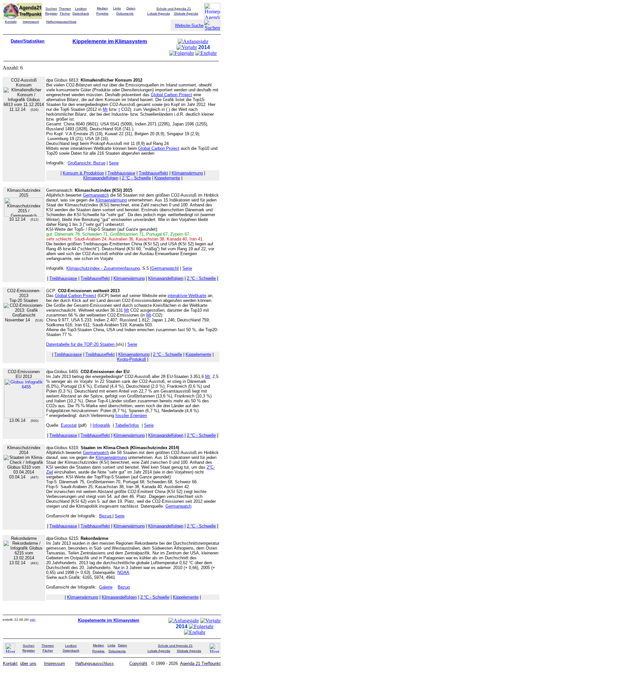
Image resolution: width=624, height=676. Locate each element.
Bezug (105, 516)
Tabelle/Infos (127, 425)
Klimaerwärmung (187, 173)
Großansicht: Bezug (86, 163)
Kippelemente (167, 178)
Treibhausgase (121, 173)
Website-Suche (189, 25)
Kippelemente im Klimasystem (109, 41)
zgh (32, 619)
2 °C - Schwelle (136, 178)
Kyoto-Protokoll (131, 359)
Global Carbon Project (171, 94)
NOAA (123, 572)
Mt (105, 109)
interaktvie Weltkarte (187, 295)
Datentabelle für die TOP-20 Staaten (81, 344)
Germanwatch (96, 195)
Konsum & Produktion (83, 173)
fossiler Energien (131, 415)
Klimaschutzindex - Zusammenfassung (103, 268)
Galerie (105, 587)
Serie (114, 163)
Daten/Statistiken (28, 41)
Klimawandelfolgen (100, 178)
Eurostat (69, 425)
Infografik (101, 425)
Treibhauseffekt (153, 173)
